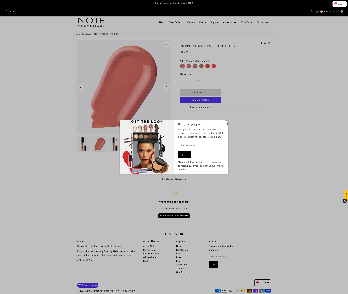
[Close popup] (225, 122)
